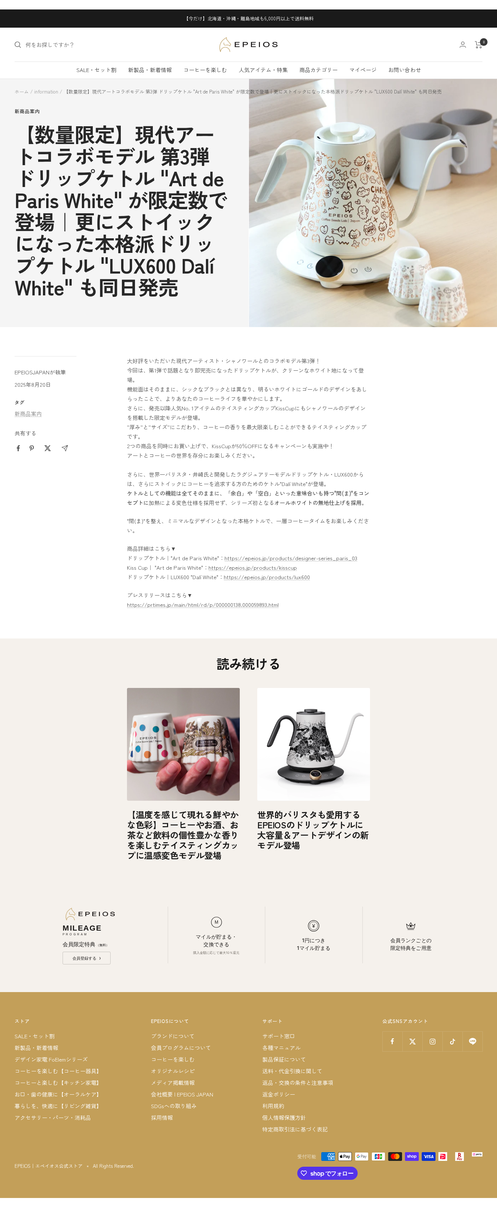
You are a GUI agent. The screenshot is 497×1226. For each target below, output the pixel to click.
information (46, 91)
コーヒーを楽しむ (205, 69)
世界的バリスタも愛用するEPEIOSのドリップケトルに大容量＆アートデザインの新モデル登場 (313, 829)
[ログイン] (463, 44)
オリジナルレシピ (173, 1071)
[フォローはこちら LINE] (472, 1041)
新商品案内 (27, 111)
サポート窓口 (278, 1036)
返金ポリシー (278, 1094)
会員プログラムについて (181, 1047)
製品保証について (284, 1059)
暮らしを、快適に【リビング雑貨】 (58, 1106)
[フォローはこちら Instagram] (432, 1041)
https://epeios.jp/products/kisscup (252, 567)
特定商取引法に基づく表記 (295, 1129)
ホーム (22, 91)
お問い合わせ (404, 69)
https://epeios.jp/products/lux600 (267, 577)
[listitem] (18, 448)
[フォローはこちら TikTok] (452, 1041)
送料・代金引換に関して (292, 1071)
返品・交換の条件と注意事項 (297, 1082)
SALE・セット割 (96, 69)
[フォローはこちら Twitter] (412, 1041)
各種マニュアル (281, 1047)
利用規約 (273, 1106)
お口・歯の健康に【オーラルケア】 (58, 1094)
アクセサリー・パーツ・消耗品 (53, 1117)
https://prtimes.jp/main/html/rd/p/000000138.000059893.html (203, 604)
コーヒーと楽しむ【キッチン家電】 (58, 1082)
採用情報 (162, 1117)
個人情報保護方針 (284, 1117)
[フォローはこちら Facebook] (392, 1041)
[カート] (478, 44)
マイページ (363, 69)
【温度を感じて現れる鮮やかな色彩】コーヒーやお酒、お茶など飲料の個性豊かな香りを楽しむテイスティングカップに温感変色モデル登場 (183, 834)
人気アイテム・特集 (263, 69)
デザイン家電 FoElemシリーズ (51, 1059)
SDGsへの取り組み (174, 1106)
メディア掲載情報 (173, 1082)
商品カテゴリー (318, 69)
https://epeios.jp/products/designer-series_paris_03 (290, 558)
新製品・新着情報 (150, 69)
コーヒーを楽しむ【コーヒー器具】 (58, 1071)
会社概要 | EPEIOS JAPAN (182, 1094)
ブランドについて (173, 1036)
